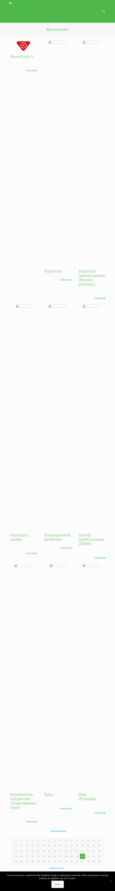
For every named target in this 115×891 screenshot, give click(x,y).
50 (22, 856)
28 (77, 846)
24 (55, 846)
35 (27, 851)
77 (82, 861)
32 (99, 846)
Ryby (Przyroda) (87, 796)
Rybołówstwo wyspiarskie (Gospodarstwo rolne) (23, 801)
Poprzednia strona (58, 831)
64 (99, 856)
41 (60, 851)
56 (55, 856)
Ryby (48, 794)
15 (94, 840)
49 (16, 856)
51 (27, 856)
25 (60, 846)
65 (16, 861)
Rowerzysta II (21, 56)
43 (71, 851)
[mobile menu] (93, 11)
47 (94, 851)
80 (99, 861)
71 (49, 861)
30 (88, 846)
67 (27, 861)
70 (44, 861)
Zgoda (57, 884)
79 (94, 861)
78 (88, 861)
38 (44, 851)
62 (88, 856)
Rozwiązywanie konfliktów (57, 537)
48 (99, 851)
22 (44, 846)
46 (88, 851)
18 (22, 846)
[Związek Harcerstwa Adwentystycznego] (14, 11)
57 (60, 856)
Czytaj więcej (31, 70)
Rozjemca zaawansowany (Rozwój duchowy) (92, 278)
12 (77, 840)
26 (66, 846)
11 (71, 840)
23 (49, 846)
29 (82, 846)
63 (94, 856)
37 (38, 851)
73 (60, 861)
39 (49, 851)
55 (49, 856)
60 (77, 856)
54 (44, 856)
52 (33, 856)
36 (33, 851)
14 (88, 840)
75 (71, 861)
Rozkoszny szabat (19, 537)
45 (82, 851)
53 (38, 856)
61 (82, 856)
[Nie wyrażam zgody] (111, 881)
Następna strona (56, 868)
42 (66, 851)
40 (55, 851)
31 (94, 846)
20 (33, 846)
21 (38, 846)
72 (55, 861)
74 (66, 861)
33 (16, 851)
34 (22, 851)
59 (71, 856)
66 (22, 861)
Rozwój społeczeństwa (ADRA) (91, 539)
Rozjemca (52, 271)
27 (71, 846)
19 (27, 846)
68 (33, 861)
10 (66, 840)
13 (82, 840)
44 (77, 851)
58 (66, 856)
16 (99, 840)
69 (38, 861)
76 (77, 861)
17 (16, 846)
